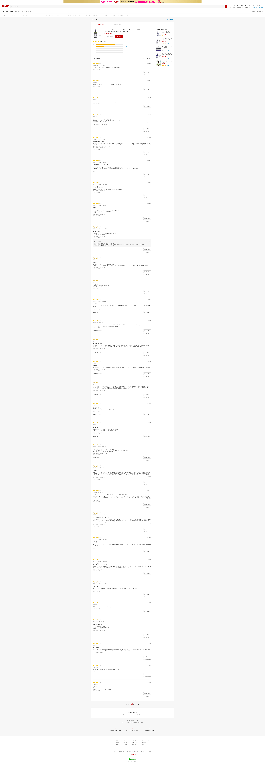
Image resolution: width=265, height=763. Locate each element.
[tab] (101, 24)
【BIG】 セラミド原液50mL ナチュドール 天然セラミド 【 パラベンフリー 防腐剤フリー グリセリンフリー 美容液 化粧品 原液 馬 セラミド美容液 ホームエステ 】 (36, 15)
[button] (234, 6)
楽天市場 (3, 15)
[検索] (226, 6)
